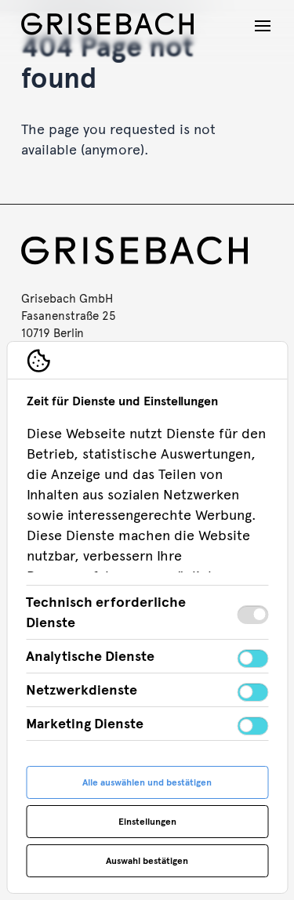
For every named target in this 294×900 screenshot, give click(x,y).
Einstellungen (147, 821)
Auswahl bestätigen (147, 860)
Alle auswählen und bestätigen (147, 782)
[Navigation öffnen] (262, 25)
